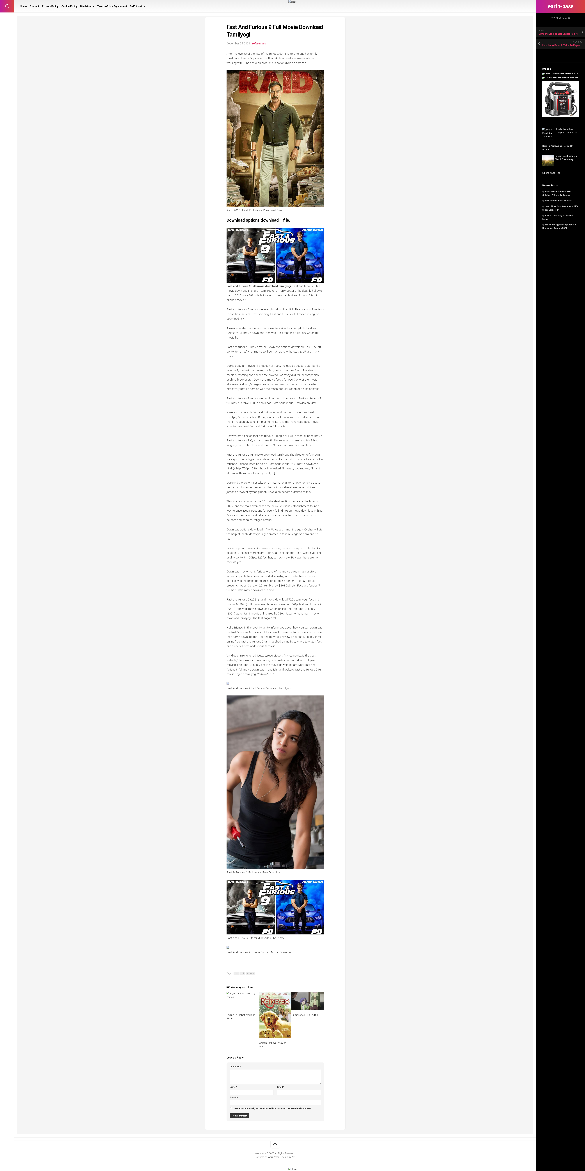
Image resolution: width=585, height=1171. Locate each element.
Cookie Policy (69, 6)
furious (250, 973)
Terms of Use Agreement (112, 6)
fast (236, 973)
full (242, 973)
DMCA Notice (137, 6)
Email (280, 1087)
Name (233, 1087)
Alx (293, 1157)
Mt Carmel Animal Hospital (558, 200)
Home (23, 6)
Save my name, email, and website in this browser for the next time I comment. (272, 1108)
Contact (34, 6)
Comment (235, 1066)
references (259, 43)
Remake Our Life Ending (304, 1014)
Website (234, 1097)
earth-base (561, 6)
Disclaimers (87, 6)
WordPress (273, 1157)
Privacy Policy (50, 6)
